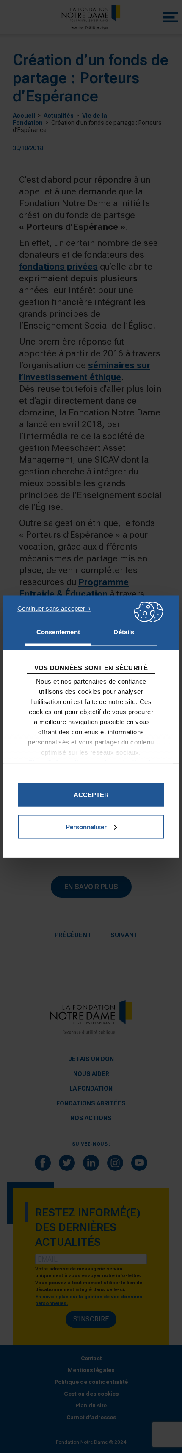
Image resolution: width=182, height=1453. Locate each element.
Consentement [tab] (58, 631)
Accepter (91, 794)
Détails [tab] (123, 631)
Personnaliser (86, 826)
